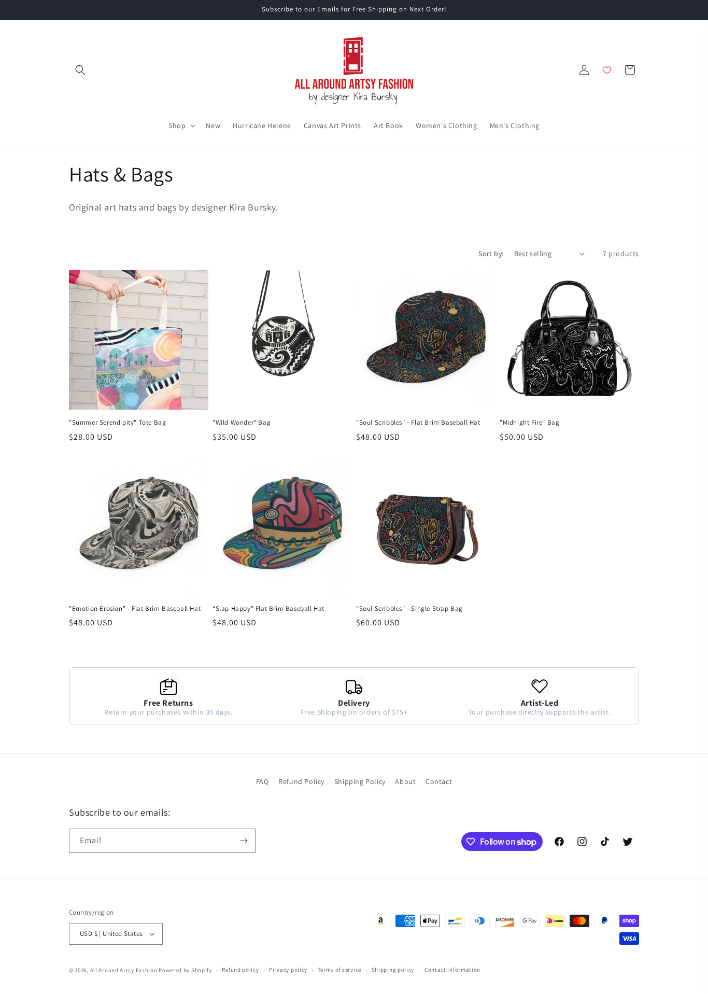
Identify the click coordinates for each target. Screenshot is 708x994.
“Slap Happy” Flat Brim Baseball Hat (268, 609)
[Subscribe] (243, 841)
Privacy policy (288, 969)
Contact (439, 781)
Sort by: (490, 253)
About (405, 781)
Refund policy (240, 969)
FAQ (262, 781)
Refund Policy (301, 781)
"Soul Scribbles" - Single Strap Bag (409, 609)
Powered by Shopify (185, 970)
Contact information (452, 969)
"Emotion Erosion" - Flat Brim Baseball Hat (135, 609)
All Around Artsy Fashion (124, 970)
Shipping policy (393, 969)
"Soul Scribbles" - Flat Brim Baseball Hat (418, 422)
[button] (80, 70)
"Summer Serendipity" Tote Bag (117, 422)
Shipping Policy (360, 781)
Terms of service (339, 969)
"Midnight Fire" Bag (529, 422)
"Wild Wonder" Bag (242, 422)
